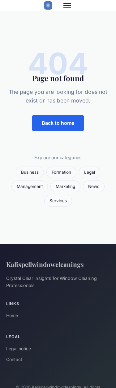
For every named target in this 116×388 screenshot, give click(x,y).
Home (12, 315)
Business (30, 172)
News (93, 186)
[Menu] (67, 6)
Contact (14, 359)
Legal (89, 172)
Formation (61, 172)
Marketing (65, 186)
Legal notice (18, 348)
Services (58, 200)
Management (30, 186)
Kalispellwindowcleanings (45, 264)
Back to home (58, 123)
